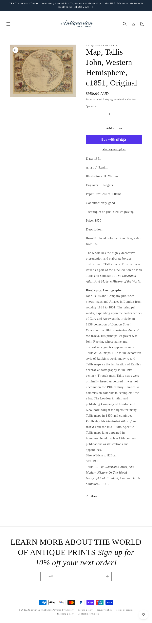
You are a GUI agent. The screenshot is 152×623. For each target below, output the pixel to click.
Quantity (91, 106)
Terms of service (124, 610)
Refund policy (85, 610)
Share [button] (93, 496)
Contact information (88, 614)
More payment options (114, 149)
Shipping (108, 99)
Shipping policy (65, 614)
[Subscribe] (107, 576)
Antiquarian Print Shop (40, 610)
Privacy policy (104, 610)
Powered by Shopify (63, 610)
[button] (8, 24)
